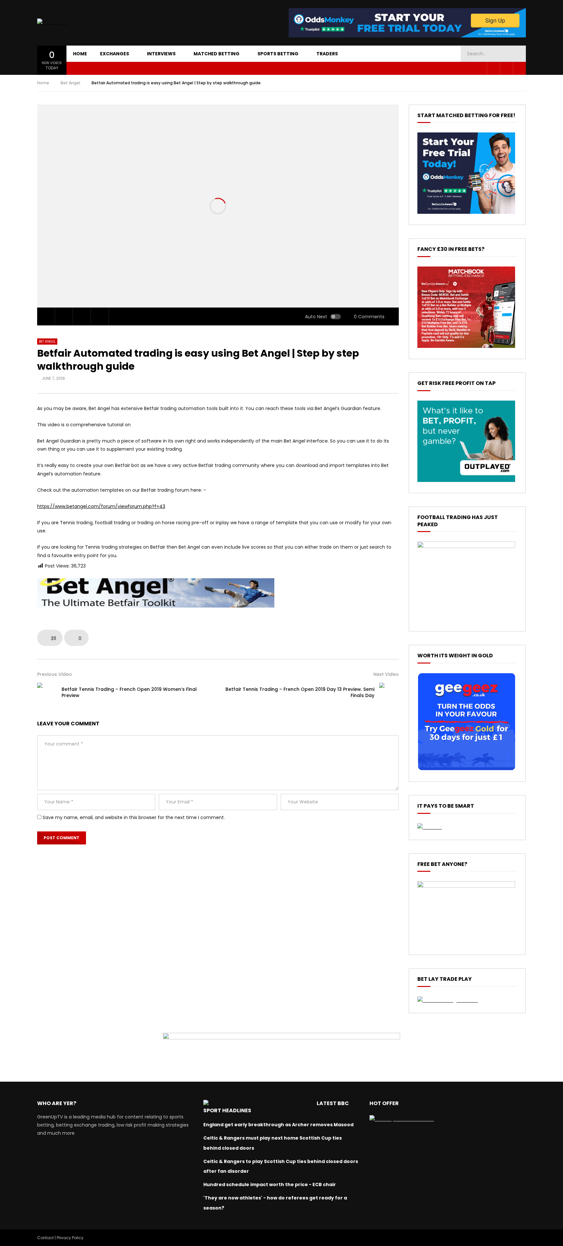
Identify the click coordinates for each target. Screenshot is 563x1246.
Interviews (161, 53)
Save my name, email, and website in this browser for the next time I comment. (134, 817)
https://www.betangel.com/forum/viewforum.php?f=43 (101, 506)
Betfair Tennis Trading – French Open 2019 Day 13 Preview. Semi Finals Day (299, 692)
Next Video (386, 674)
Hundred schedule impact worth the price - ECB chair (269, 1184)
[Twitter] (506, 68)
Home (80, 53)
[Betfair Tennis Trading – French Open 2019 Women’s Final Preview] (47, 692)
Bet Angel (70, 83)
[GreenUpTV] (52, 23)
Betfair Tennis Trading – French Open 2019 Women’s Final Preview (129, 692)
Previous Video (54, 674)
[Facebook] (493, 68)
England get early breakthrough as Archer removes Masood (278, 1124)
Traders (327, 53)
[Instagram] (519, 68)
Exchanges (114, 53)
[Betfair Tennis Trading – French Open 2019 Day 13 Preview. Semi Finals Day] (389, 692)
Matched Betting (216, 53)
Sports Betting (277, 53)
